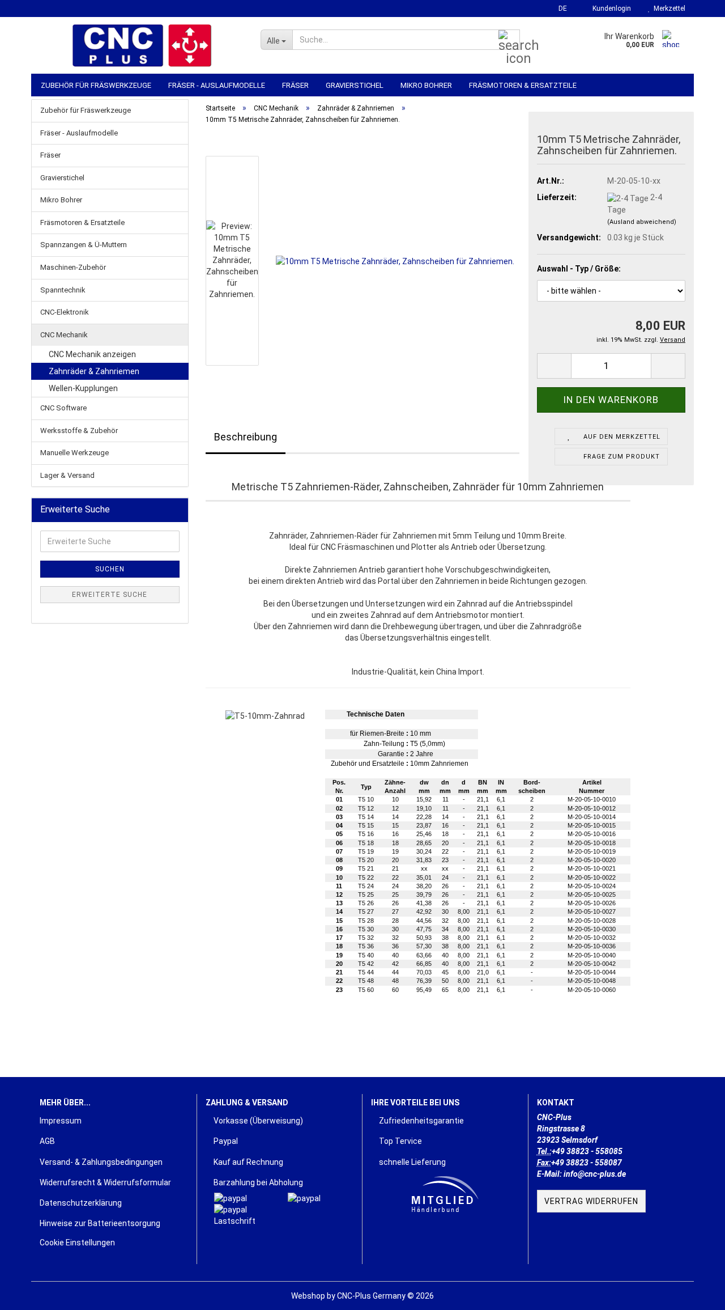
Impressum (61, 1120)
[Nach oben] (694, 1293)
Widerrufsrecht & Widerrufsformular (105, 1182)
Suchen (110, 569)
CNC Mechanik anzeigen (92, 354)
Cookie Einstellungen (77, 1242)
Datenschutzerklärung (81, 1202)
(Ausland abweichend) (641, 222)
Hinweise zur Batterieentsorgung (100, 1223)
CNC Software (63, 408)
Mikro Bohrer (426, 85)
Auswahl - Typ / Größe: (579, 268)
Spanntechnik (63, 290)
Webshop (308, 1295)
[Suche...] (509, 40)
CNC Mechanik (64, 334)
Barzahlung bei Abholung (257, 1182)
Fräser (295, 85)
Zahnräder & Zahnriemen (94, 371)
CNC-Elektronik (64, 312)
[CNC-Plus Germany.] (142, 45)
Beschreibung (245, 437)
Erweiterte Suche (109, 595)
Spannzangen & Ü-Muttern (83, 244)
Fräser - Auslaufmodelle (216, 85)
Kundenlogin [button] (610, 8)
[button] (559, 8)
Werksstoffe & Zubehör (79, 430)
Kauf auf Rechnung (247, 1162)
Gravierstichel (354, 85)
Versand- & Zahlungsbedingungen (101, 1162)
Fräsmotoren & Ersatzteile (523, 85)
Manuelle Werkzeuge (74, 452)
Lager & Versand (67, 475)
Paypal (225, 1141)
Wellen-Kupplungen (83, 388)
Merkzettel (667, 8)
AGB (47, 1141)
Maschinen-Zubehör (73, 267)
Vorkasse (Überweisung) (257, 1120)
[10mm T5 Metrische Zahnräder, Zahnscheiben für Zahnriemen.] (395, 260)
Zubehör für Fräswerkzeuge (96, 85)
